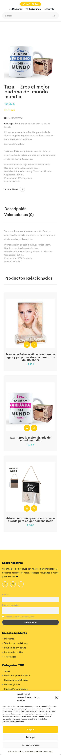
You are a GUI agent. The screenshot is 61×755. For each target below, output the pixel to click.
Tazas (7, 671)
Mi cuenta (17, 9)
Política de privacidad (33, 751)
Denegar (30, 737)
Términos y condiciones (16, 643)
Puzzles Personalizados (16, 689)
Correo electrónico (10, 605)
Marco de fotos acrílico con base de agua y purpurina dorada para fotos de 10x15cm (30, 357)
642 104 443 (32, 4)
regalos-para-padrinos (33, 135)
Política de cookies (15, 751)
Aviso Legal (48, 751)
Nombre (6, 594)
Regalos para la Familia (31, 123)
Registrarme (35, 9)
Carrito (50, 9)
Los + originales (12, 684)
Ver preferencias (30, 745)
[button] (56, 697)
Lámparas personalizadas (17, 675)
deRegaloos (18, 144)
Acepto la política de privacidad (19, 616)
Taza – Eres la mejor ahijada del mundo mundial (30, 439)
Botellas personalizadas (16, 680)
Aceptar (30, 729)
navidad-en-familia (25, 132)
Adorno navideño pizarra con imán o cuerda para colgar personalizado (30, 519)
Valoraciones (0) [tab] (19, 214)
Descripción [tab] (15, 208)
